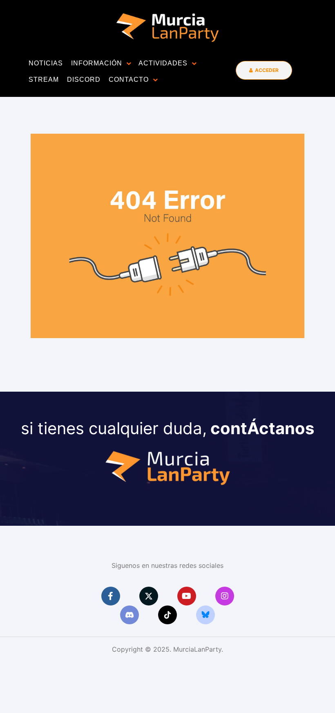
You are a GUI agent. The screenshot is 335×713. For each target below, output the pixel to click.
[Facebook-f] (110, 596)
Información (96, 63)
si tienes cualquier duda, (167, 428)
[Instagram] (224, 596)
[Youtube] (186, 596)
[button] (264, 70)
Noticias (46, 63)
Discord (83, 79)
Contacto (129, 79)
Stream (44, 79)
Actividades (163, 63)
